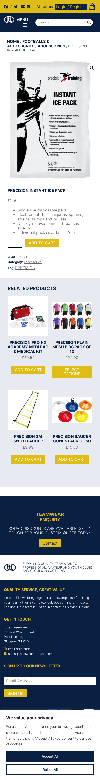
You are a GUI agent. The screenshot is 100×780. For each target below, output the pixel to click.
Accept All (50, 756)
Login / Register (70, 6)
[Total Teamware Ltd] (9, 19)
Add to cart (42, 242)
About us (44, 6)
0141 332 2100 (19, 649)
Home (13, 41)
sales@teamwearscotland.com (30, 654)
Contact (50, 543)
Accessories (51, 46)
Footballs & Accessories (28, 43)
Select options (71, 371)
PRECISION (25, 267)
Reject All (50, 769)
